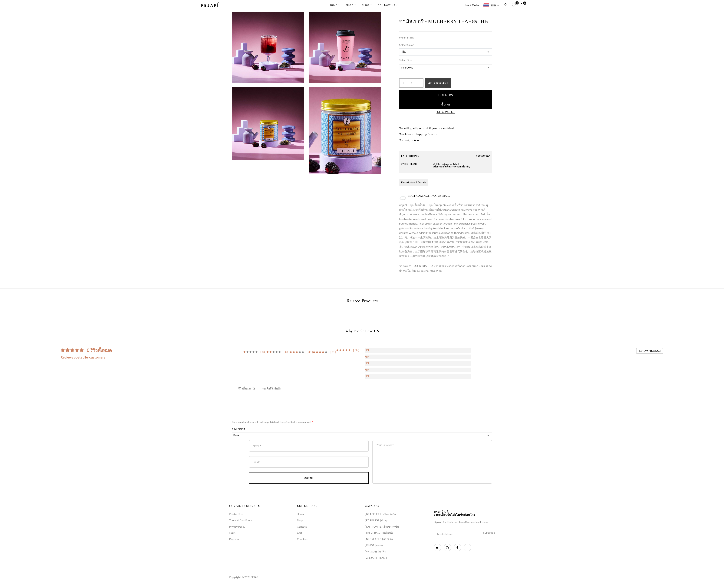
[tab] (246, 389)
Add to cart (438, 83)
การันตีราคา (483, 156)
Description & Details (413, 182)
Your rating (238, 428)
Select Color (406, 44)
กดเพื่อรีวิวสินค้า (271, 388)
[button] (523, 5)
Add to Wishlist (445, 112)
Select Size (405, 60)
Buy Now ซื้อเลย (445, 99)
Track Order (472, 5)
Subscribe (489, 532)
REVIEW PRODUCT (650, 350)
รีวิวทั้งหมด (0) (246, 388)
